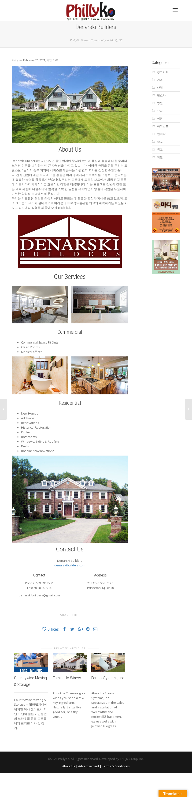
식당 (160, 118)
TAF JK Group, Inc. (132, 759)
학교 (160, 149)
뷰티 (160, 111)
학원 (160, 157)
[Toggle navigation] (175, 10)
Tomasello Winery (67, 677)
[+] (31, 662)
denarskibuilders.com (69, 565)
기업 (49, 60)
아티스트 (162, 126)
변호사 (161, 95)
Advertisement (88, 766)
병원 (160, 103)
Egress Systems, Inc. (108, 677)
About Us (68, 766)
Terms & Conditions (116, 766)
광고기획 (162, 72)
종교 (160, 142)
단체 (160, 88)
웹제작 (161, 134)
